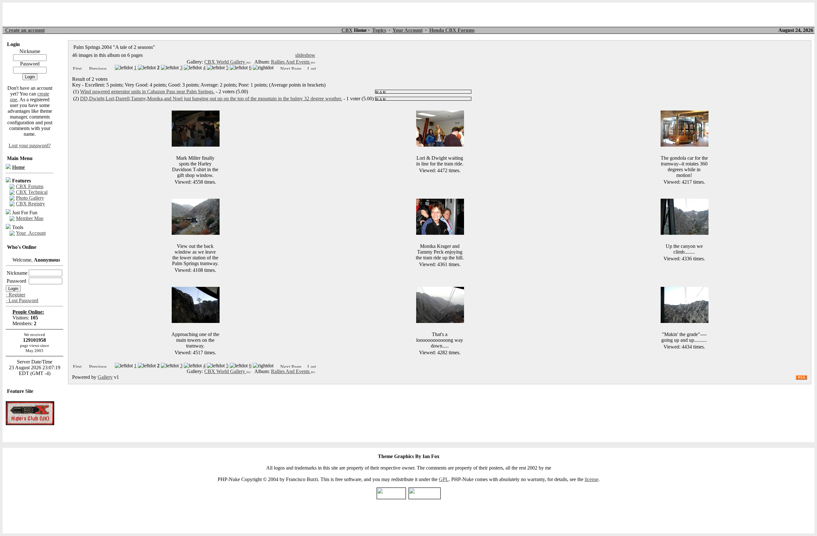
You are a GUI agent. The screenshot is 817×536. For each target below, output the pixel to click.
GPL (444, 479)
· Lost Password (22, 300)
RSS (802, 377)
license (591, 479)
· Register (15, 294)
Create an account (25, 30)
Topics (379, 30)
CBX (347, 30)
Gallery (105, 377)
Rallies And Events (291, 62)
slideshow (305, 55)
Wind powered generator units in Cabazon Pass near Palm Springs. (147, 91)
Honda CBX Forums (452, 30)
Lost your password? (30, 145)
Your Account (408, 30)
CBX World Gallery (225, 62)
